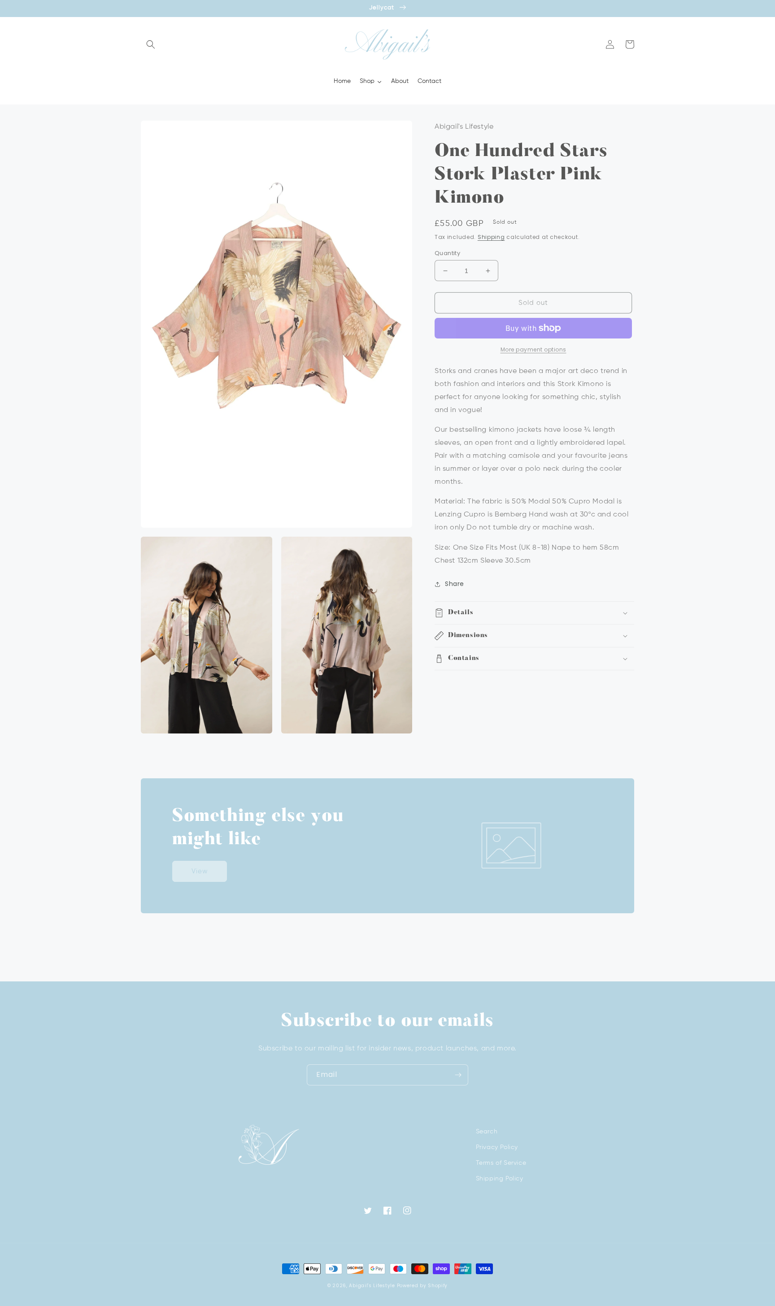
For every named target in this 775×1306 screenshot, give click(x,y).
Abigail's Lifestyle (372, 1285)
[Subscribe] (458, 1074)
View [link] (200, 871)
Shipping (491, 237)
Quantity (447, 253)
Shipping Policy (499, 1179)
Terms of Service (501, 1163)
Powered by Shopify (422, 1285)
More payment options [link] (533, 349)
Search (487, 1131)
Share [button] (454, 583)
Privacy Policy (497, 1147)
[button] (151, 44)
